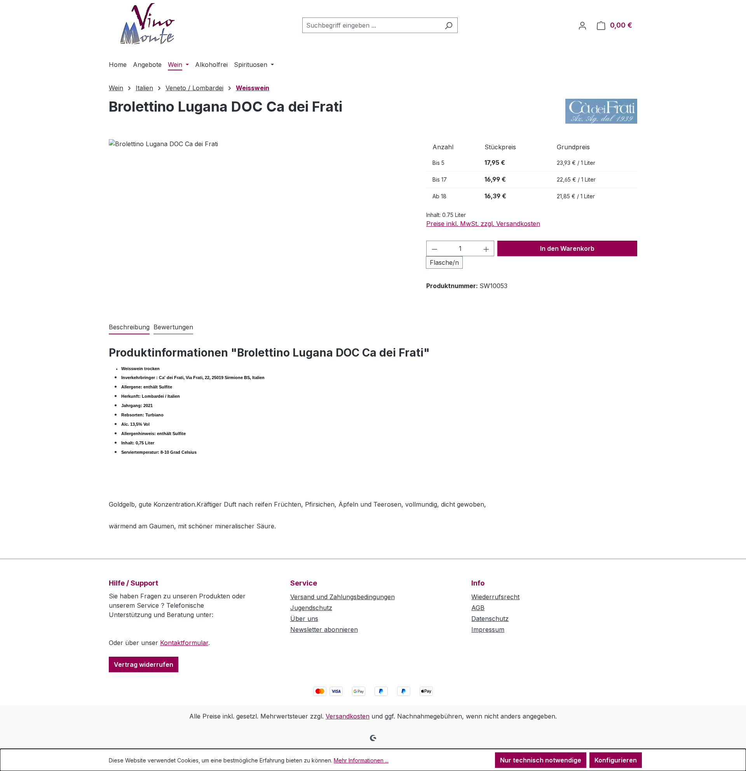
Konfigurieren (615, 760)
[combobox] (371, 25)
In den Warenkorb (567, 248)
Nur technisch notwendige (540, 760)
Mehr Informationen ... (361, 760)
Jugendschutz (311, 608)
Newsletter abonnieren (324, 629)
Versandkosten (348, 716)
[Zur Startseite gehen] (147, 23)
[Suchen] (448, 25)
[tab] (129, 327)
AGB (478, 608)
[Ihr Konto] (582, 25)
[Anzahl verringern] (434, 248)
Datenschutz (490, 618)
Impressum (487, 629)
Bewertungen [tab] (173, 327)
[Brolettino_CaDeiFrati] (259, 222)
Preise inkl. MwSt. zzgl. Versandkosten (483, 223)
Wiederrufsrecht (495, 597)
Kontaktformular (184, 643)
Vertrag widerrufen (143, 664)
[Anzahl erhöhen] (486, 248)
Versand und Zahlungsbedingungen (342, 597)
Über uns (304, 618)
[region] (259, 222)
